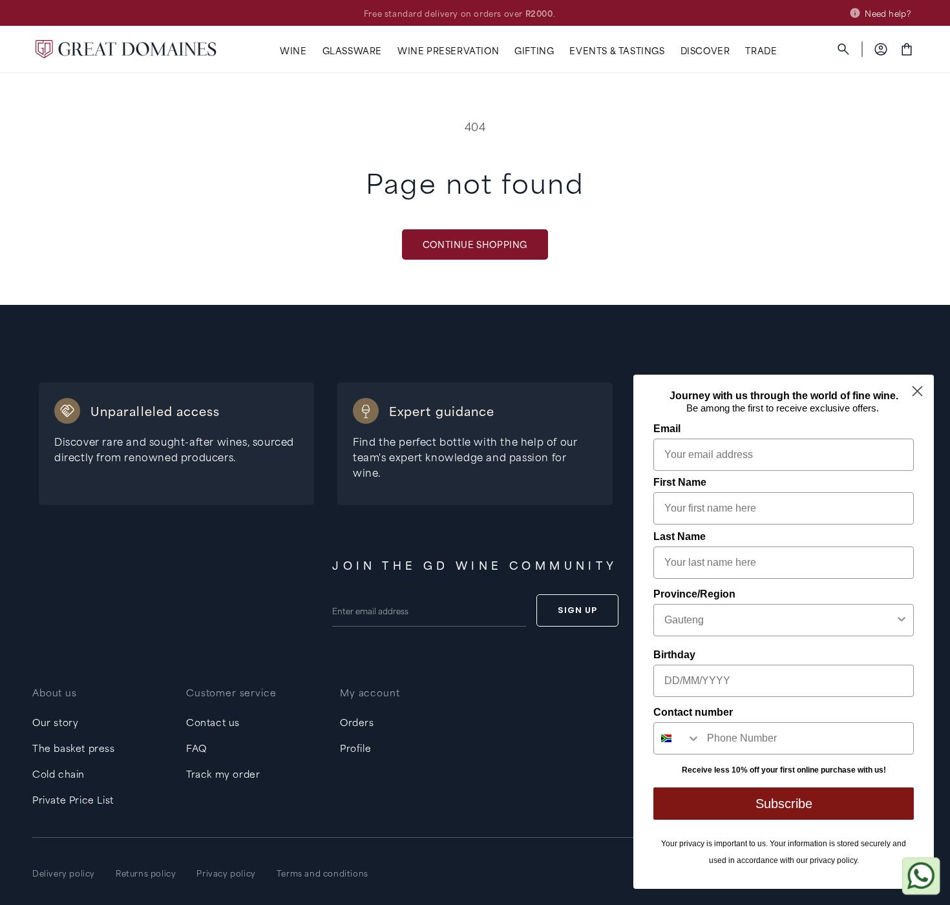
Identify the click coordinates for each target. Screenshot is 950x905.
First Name (679, 482)
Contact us (213, 721)
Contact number (693, 712)
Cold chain (58, 773)
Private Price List (73, 799)
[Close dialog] (917, 391)
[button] (293, 50)
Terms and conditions (322, 872)
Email (667, 428)
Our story (55, 721)
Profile (355, 747)
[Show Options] (901, 620)
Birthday (674, 654)
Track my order (223, 773)
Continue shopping (475, 244)
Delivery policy (63, 872)
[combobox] (779, 620)
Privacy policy (225, 872)
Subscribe (783, 803)
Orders (357, 721)
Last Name (679, 536)
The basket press (73, 747)
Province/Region (694, 593)
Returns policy (146, 872)
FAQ (196, 747)
